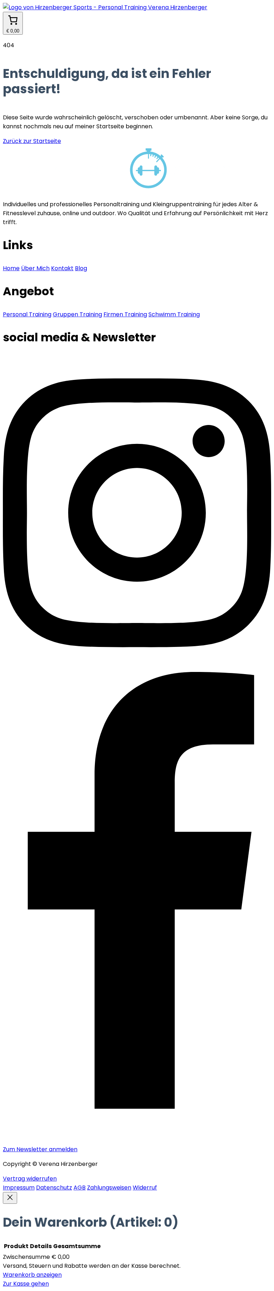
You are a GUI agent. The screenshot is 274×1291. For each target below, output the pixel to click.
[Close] (10, 1198)
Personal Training (27, 314)
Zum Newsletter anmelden (40, 1149)
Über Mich (35, 268)
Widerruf (145, 1187)
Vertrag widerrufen (30, 1178)
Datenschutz (54, 1187)
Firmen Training (125, 314)
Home (11, 268)
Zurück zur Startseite (32, 141)
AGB (79, 1187)
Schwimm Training (174, 314)
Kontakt (62, 268)
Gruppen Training (77, 314)
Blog (81, 268)
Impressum (19, 1187)
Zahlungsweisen (109, 1187)
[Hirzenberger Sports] (137, 7)
